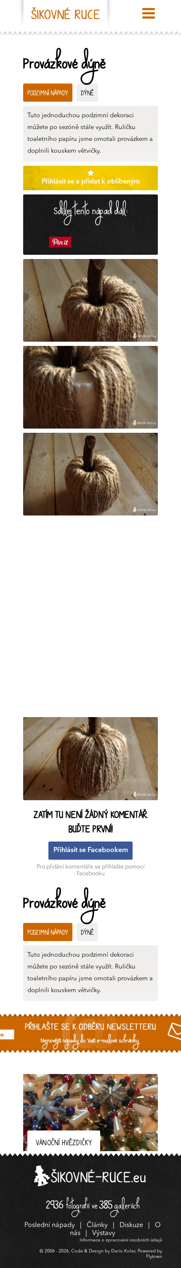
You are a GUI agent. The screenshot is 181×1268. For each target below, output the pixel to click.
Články (97, 1225)
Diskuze (131, 1225)
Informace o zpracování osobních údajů (121, 1240)
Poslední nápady (49, 1225)
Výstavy (103, 1233)
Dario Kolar (123, 1251)
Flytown (154, 1257)
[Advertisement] (90, 618)
